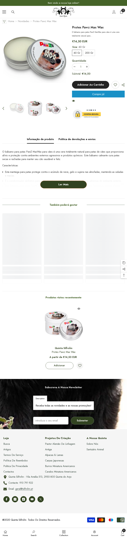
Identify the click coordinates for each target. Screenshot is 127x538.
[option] (63, 3)
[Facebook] (6, 499)
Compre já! (98, 94)
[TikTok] (23, 499)
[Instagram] (15, 499)
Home (11, 21)
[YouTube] (32, 499)
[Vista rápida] (79, 308)
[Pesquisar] (13, 12)
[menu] (4, 12)
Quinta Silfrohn (63, 348)
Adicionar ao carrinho (90, 84)
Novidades (23, 21)
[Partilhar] (122, 85)
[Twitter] (40, 499)
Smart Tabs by (85, 412)
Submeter (82, 420)
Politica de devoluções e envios (77, 139)
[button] (3, 108)
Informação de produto (40, 139)
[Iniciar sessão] (114, 12)
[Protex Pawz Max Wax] (63, 325)
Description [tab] (40, 398)
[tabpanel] (63, 405)
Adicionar (59, 365)
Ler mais (63, 184)
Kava (92, 412)
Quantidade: (79, 61)
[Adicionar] (115, 85)
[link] (21, 272)
